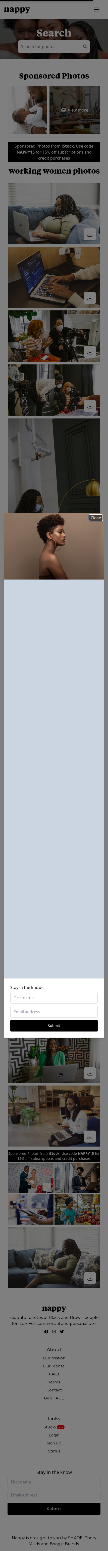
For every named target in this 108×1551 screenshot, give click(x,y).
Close (96, 518)
